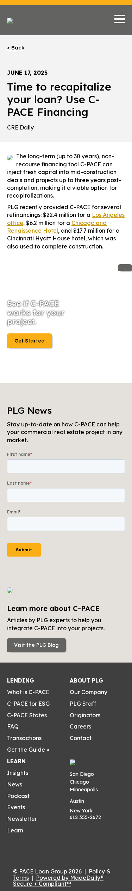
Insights (17, 772)
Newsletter (22, 818)
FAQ (13, 726)
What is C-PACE (28, 692)
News (14, 784)
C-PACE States (27, 715)
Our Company (88, 692)
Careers (80, 726)
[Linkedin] (31, 846)
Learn (16, 761)
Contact (81, 738)
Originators (85, 715)
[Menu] (120, 19)
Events (16, 807)
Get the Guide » (28, 749)
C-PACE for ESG (28, 703)
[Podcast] (21, 846)
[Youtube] (10, 846)
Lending (20, 680)
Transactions (24, 738)
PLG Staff (83, 703)
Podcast (18, 795)
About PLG (86, 680)
